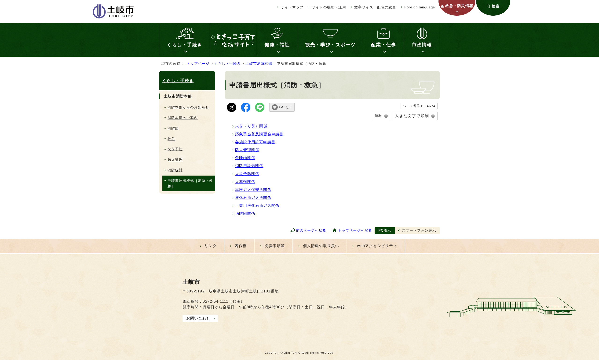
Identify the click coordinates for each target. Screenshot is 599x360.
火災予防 (175, 149)
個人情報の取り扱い (321, 246)
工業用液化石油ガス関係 (257, 206)
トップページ (198, 63)
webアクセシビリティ (377, 246)
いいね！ (285, 107)
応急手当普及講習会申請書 (259, 134)
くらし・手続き (184, 44)
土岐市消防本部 (258, 63)
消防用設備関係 (249, 166)
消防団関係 (245, 214)
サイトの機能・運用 (329, 7)
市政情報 (422, 44)
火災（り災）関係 (251, 126)
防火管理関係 (247, 150)
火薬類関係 (245, 182)
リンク (211, 246)
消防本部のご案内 (183, 118)
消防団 (173, 128)
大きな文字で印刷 (412, 115)
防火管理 (175, 160)
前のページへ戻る (311, 230)
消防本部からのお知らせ (188, 107)
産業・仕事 (383, 44)
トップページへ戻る (355, 230)
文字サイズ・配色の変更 (375, 7)
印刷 (378, 116)
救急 (171, 139)
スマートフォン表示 (419, 230)
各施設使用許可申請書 (255, 142)
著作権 (241, 246)
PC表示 (384, 230)
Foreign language (419, 7)
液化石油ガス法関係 (253, 198)
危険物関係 (245, 158)
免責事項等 (275, 246)
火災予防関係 (247, 174)
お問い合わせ (198, 318)
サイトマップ (292, 7)
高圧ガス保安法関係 (253, 190)
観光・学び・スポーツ (330, 44)
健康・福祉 (277, 44)
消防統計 (175, 170)
